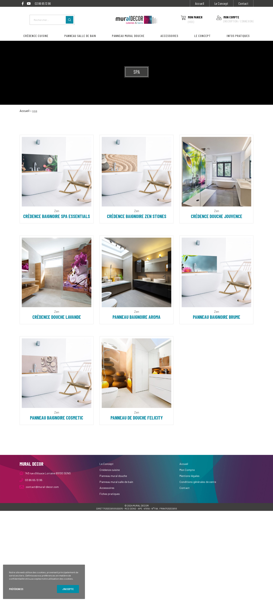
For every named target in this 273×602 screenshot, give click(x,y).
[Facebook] (23, 3)
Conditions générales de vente (197, 481)
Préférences (16, 589)
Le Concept (221, 3)
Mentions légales (189, 475)
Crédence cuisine (110, 469)
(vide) (191, 22)
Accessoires (107, 487)
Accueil (199, 3)
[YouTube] (29, 3)
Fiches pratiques (110, 493)
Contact (243, 3)
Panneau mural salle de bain (116, 481)
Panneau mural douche (113, 475)
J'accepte (68, 589)
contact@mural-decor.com (42, 486)
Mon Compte (187, 469)
